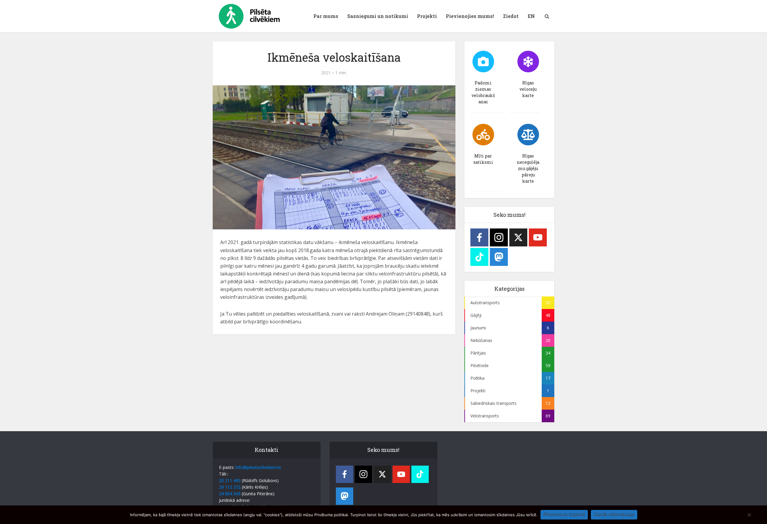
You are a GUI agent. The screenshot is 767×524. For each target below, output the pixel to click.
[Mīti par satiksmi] (483, 135)
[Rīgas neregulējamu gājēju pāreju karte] (528, 135)
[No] (749, 515)
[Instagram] (499, 237)
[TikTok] (479, 257)
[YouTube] (538, 237)
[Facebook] (479, 237)
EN (531, 16)
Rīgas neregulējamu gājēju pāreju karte (528, 168)
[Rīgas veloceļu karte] (528, 61)
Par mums (325, 16)
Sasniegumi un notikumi (377, 16)
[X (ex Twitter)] (518, 237)
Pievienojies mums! (470, 16)
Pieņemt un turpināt (564, 514)
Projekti (427, 16)
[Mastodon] (499, 257)
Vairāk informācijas (614, 514)
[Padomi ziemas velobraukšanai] (483, 61)
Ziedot (511, 16)
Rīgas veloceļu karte (528, 89)
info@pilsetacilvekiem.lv (258, 467)
